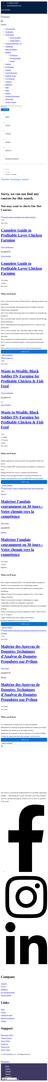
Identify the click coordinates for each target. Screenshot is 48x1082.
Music (7, 90)
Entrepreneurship (15, 58)
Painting (8, 93)
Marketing (8, 84)
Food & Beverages (11, 73)
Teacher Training (10, 102)
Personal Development (12, 96)
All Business (14, 55)
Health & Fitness (10, 76)
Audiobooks (9, 46)
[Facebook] (26, 871)
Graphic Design (15, 41)
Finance (12, 61)
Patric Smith (5, 523)
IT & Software (10, 79)
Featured (8, 70)
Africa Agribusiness (7, 247)
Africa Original (10, 29)
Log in (3, 9)
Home (7, 169)
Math (7, 87)
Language (8, 82)
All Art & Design (15, 38)
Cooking (8, 64)
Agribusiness (9, 32)
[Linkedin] (26, 970)
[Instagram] (26, 920)
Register (7, 9)
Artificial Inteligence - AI (13, 43)
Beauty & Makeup (11, 49)
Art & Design (9, 35)
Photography (9, 99)
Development (9, 67)
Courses (7, 172)
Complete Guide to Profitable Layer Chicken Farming (21, 235)
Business (8, 52)
